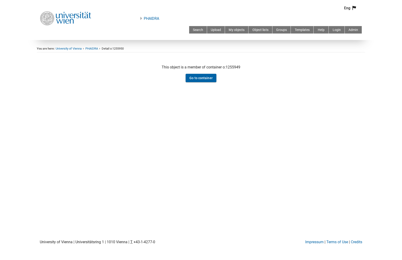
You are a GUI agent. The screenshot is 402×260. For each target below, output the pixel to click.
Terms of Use (337, 242)
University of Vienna (69, 48)
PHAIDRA (151, 18)
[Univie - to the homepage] (66, 31)
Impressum (314, 242)
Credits (356, 242)
